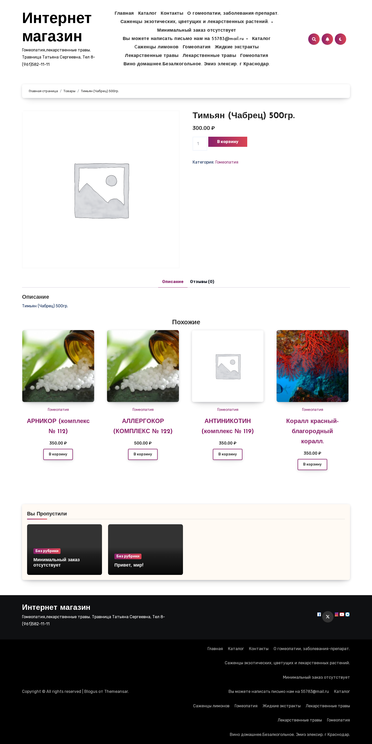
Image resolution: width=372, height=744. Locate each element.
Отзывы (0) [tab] (202, 281)
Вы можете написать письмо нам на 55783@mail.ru (184, 39)
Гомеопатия (197, 47)
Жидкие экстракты (237, 47)
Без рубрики (46, 551)
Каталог (147, 13)
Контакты (172, 13)
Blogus (90, 691)
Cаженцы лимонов (156, 47)
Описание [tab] (172, 281)
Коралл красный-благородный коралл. (312, 431)
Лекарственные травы (152, 56)
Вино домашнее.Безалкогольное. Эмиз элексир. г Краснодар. (196, 64)
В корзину (227, 141)
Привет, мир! (128, 565)
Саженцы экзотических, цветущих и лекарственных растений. (195, 22)
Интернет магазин (56, 608)
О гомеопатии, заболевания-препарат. (233, 13)
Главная (124, 13)
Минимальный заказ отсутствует (196, 30)
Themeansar (116, 691)
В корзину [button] (58, 454)
